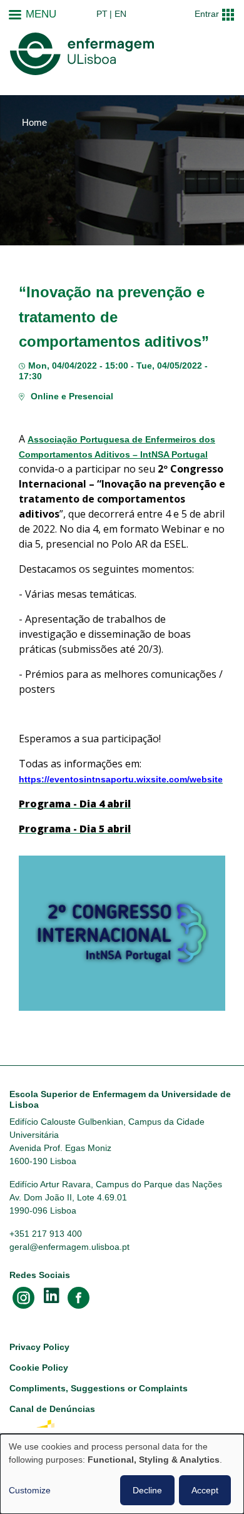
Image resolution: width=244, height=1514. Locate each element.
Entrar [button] (207, 14)
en (120, 14)
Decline (147, 1490)
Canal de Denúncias (52, 1409)
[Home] (82, 54)
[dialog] (122, 1474)
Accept (204, 1490)
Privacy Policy (39, 1347)
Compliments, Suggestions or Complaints (98, 1388)
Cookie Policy (38, 1368)
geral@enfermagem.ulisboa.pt (69, 1247)
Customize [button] (30, 1490)
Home (34, 123)
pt (102, 14)
